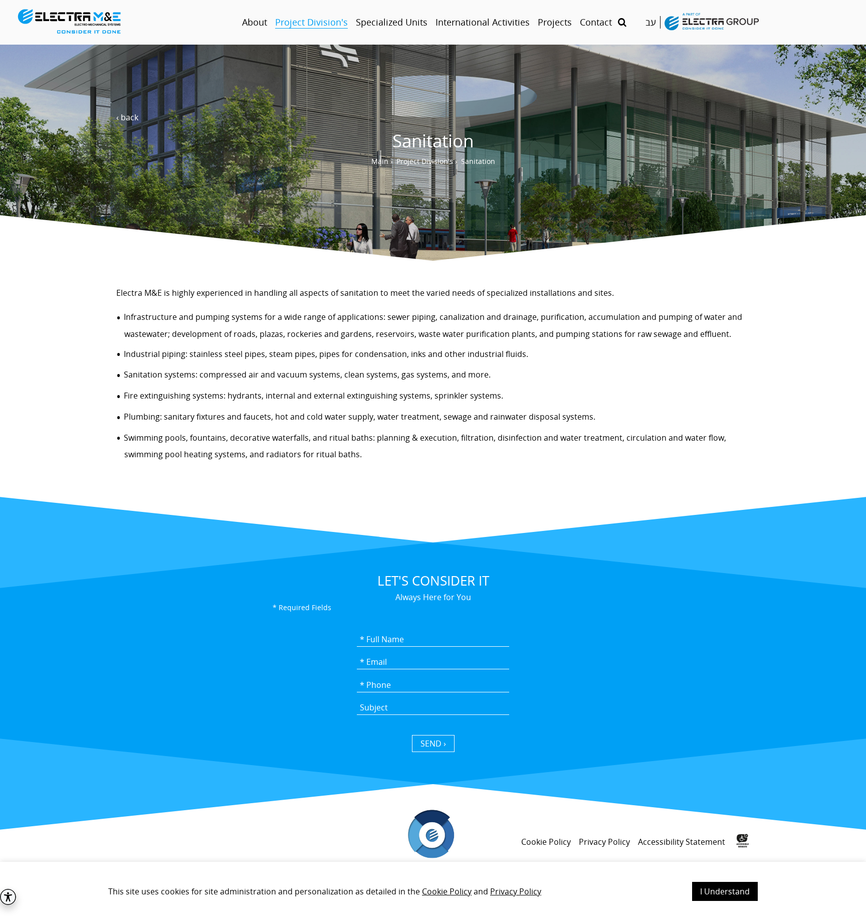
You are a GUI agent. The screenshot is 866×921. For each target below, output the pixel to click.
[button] (622, 22)
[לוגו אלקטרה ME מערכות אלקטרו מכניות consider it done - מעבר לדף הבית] (116, 22)
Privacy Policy (515, 891)
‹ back (127, 117)
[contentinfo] (433, 855)
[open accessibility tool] (8, 897)
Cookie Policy (447, 891)
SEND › (433, 743)
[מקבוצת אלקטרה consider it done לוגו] (712, 22)
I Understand (725, 891)
